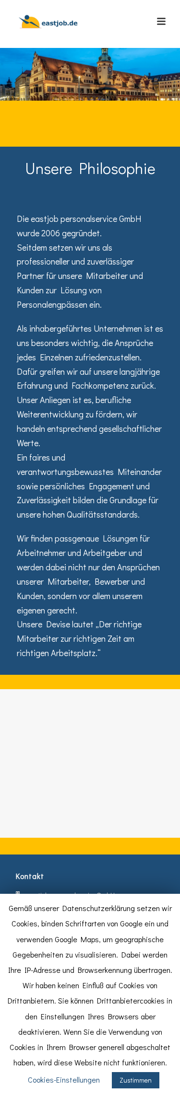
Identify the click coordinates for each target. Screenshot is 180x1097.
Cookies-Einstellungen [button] (64, 1079)
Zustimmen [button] (136, 1080)
